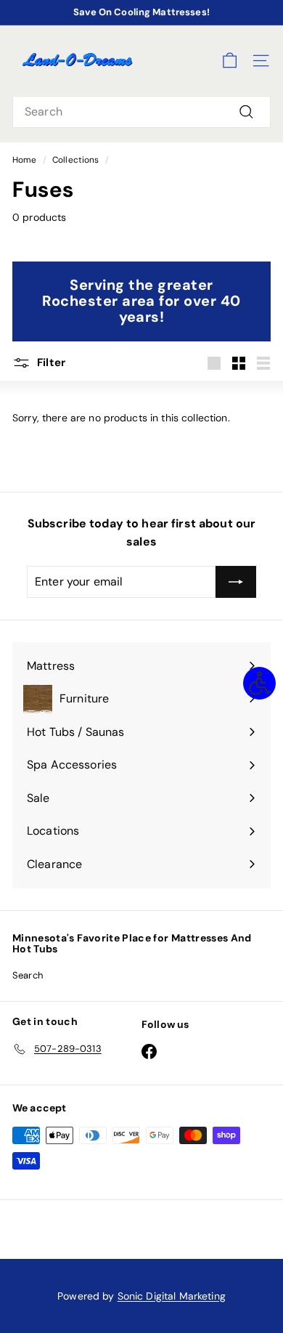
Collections (75, 160)
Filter (49, 362)
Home (24, 160)
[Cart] (230, 60)
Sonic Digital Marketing (172, 1295)
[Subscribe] (236, 582)
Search (27, 975)
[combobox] (141, 112)
